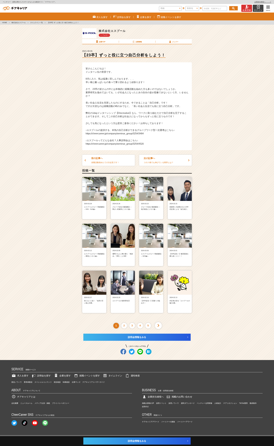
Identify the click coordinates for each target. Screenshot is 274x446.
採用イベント (161, 403)
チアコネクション (230, 403)
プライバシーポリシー (60, 403)
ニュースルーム (26, 403)
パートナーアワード (185, 422)
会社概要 (14, 403)
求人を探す (23, 375)
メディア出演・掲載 (42, 403)
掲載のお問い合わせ (182, 397)
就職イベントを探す (89, 375)
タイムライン (115, 375)
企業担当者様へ (262, 2)
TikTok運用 (243, 403)
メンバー (175, 42)
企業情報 (139, 42)
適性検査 (135, 375)
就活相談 (57, 382)
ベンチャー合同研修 (204, 403)
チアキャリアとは (26, 397)
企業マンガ (76, 382)
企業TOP (102, 42)
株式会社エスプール (19, 22)
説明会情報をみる (137, 337)
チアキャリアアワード (150, 422)
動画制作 (253, 403)
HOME (4, 22)
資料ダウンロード (188, 403)
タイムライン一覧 (36, 22)
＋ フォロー (104, 35)
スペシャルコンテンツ (43, 382)
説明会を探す (44, 375)
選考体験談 (28, 382)
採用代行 (145, 407)
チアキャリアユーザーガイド (93, 382)
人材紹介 (217, 403)
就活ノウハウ (16, 382)
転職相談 (66, 382)
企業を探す (65, 375)
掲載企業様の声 (148, 403)
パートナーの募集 (168, 422)
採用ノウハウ (174, 403)
